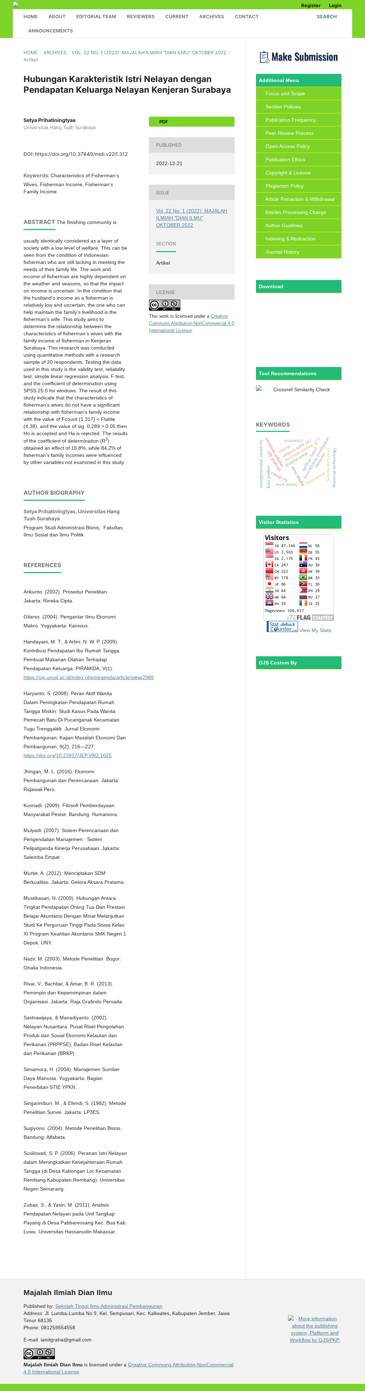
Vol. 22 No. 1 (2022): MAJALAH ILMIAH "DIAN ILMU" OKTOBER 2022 (149, 52)
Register (310, 5)
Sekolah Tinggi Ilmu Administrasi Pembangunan (109, 1306)
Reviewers (141, 16)
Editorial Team (96, 16)
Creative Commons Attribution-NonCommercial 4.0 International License (191, 323)
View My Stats (315, 630)
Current (177, 16)
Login (335, 5)
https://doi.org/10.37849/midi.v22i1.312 (81, 154)
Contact (247, 16)
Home (31, 16)
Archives (211, 16)
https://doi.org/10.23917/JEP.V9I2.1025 (68, 755)
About (57, 16)
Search (326, 16)
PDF (163, 121)
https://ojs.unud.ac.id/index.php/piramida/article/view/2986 (89, 677)
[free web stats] (282, 630)
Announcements (50, 31)
